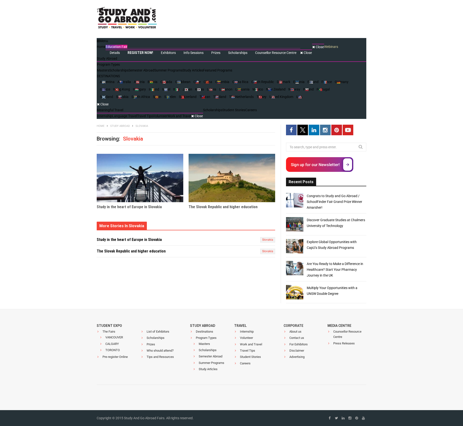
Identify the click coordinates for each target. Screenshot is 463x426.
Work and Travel (251, 344)
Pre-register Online (115, 357)
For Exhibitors (298, 344)
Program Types (206, 338)
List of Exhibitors (158, 331)
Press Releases (344, 343)
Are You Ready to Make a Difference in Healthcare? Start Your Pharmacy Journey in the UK (335, 269)
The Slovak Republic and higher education (223, 207)
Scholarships (155, 338)
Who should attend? (160, 350)
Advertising (297, 357)
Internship (247, 331)
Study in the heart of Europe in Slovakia (129, 207)
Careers (245, 363)
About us (295, 331)
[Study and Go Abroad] (127, 19)
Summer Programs (211, 363)
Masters (204, 344)
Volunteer (246, 338)
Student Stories (250, 357)
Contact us (296, 338)
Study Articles (208, 369)
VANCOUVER (114, 337)
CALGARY (112, 344)
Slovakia (267, 239)
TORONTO (112, 350)
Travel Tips (247, 350)
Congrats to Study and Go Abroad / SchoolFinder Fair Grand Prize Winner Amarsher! (334, 201)
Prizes (151, 344)
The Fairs (108, 331)
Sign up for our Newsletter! (315, 164)
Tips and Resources (160, 357)
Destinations (204, 331)
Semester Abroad (210, 356)
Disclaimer (296, 350)
